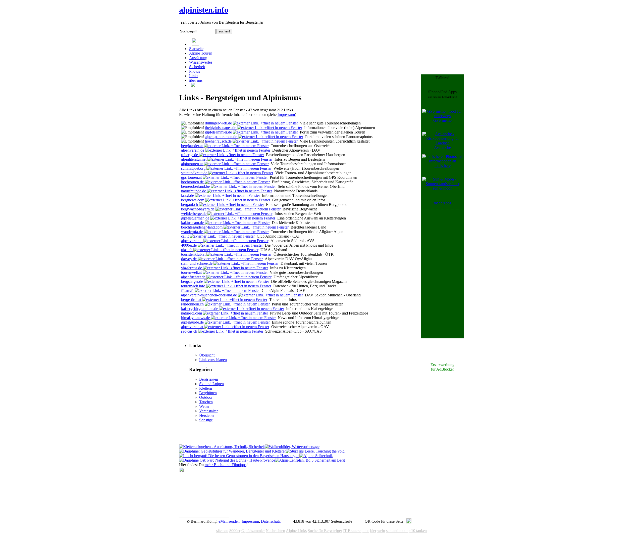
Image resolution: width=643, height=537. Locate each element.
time (365, 530)
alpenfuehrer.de (193, 277)
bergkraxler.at (192, 146)
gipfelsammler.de (219, 132)
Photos (194, 71)
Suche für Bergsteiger (325, 530)
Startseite (196, 49)
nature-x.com (192, 313)
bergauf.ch (190, 204)
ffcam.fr (188, 290)
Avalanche (442, 147)
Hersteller (207, 415)
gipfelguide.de (193, 322)
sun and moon (397, 530)
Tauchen (206, 402)
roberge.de (190, 155)
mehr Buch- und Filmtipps (225, 465)
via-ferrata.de (192, 268)
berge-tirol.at (191, 299)
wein (381, 530)
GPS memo (442, 120)
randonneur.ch (193, 304)
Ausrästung (198, 58)
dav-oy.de (189, 259)
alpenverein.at (192, 327)
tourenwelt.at (192, 272)
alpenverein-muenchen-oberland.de (209, 295)
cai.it (185, 236)
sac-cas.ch (189, 331)
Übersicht (207, 355)
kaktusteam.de (193, 222)
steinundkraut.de (194, 173)
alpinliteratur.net (194, 159)
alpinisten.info (203, 9)
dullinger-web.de (219, 123)
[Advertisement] (442, 286)
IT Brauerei (352, 530)
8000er (234, 530)
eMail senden (229, 521)
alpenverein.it (192, 241)
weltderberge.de (194, 213)
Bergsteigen (208, 379)
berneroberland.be (196, 186)
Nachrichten (275, 530)
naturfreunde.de (194, 191)
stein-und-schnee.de (197, 263)
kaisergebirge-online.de (200, 308)
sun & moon (442, 188)
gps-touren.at (192, 177)
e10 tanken (418, 530)
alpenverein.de (193, 150)
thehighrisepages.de (221, 127)
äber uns (195, 80)
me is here (443, 165)
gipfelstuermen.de (195, 218)
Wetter (204, 406)
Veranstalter (208, 411)
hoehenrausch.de (219, 141)
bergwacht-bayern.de (198, 209)
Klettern (205, 388)
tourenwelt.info (193, 286)
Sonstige (206, 420)
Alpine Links (296, 530)
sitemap (222, 530)
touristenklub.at (193, 254)
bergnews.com (193, 200)
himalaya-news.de (196, 318)
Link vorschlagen (213, 359)
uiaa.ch (187, 250)
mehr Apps (442, 203)
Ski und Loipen (211, 384)
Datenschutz (271, 521)
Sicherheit (197, 67)
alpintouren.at (192, 164)
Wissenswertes (200, 62)
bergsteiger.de (192, 281)
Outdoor (205, 397)
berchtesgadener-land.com (202, 227)
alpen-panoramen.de (221, 137)
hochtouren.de (193, 182)
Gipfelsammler (253, 530)
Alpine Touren (200, 53)
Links (193, 76)
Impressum (286, 114)
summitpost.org (193, 168)
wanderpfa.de (192, 232)
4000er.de (189, 245)
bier (373, 530)
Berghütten (208, 393)
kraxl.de (188, 195)
